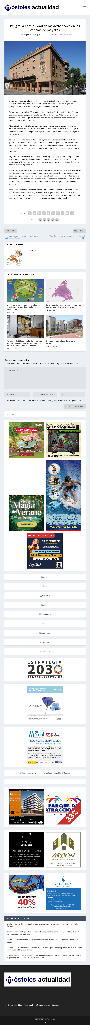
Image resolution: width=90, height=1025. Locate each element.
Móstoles (33, 34)
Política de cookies (42, 1005)
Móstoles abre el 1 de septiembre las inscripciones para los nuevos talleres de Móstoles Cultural (42, 925)
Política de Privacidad (13, 1005)
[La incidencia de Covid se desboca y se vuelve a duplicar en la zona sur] (64, 290)
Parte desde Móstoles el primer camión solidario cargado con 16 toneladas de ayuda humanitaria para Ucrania (24, 343)
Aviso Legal (28, 1005)
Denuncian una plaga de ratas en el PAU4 (62, 342)
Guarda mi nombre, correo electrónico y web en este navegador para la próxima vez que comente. (44, 400)
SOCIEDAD (53, 34)
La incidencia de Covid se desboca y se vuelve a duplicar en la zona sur (63, 306)
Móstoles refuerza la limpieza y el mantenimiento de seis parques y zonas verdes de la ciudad (42, 941)
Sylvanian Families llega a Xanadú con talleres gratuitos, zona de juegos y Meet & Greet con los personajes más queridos (44, 933)
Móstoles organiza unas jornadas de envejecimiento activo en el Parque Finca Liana (23, 307)
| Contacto (54, 1005)
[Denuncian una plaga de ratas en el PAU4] (64, 326)
